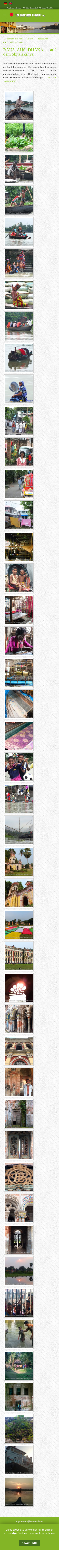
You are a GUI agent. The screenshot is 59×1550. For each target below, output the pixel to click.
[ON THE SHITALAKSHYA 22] (19, 767)
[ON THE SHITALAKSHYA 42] (19, 1397)
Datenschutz (36, 1521)
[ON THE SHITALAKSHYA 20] (19, 704)
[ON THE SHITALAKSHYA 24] (19, 830)
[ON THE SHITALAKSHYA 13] (19, 483)
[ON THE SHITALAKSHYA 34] (19, 1145)
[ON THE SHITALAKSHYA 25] (19, 861)
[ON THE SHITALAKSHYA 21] (19, 735)
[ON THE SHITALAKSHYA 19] (19, 672)
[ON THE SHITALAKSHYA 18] (19, 641)
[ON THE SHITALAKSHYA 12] (19, 452)
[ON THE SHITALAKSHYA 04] (19, 200)
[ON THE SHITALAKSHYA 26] (19, 893)
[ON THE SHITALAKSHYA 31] (19, 1050)
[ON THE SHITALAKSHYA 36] (19, 1208)
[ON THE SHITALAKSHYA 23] (19, 798)
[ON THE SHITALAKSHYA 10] (19, 389)
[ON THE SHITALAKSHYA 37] (19, 1239)
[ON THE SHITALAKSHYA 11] (19, 420)
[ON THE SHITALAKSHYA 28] (19, 956)
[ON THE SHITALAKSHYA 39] (19, 1302)
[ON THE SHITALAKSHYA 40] (19, 1334)
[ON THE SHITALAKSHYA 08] (19, 326)
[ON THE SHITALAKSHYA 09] (19, 357)
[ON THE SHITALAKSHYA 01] (19, 105)
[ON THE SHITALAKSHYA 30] (19, 1019)
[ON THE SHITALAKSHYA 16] (19, 578)
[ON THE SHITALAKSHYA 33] (19, 1113)
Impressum (22, 1521)
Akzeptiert (30, 1542)
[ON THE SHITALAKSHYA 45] (19, 1491)
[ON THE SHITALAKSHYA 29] (19, 987)
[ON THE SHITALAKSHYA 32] (19, 1082)
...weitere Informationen (41, 1533)
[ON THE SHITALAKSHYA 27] (19, 924)
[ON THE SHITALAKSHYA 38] (19, 1271)
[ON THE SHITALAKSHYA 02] (19, 137)
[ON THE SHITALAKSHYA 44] (19, 1460)
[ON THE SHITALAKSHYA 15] (19, 546)
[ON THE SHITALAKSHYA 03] (19, 168)
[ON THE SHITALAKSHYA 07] (19, 294)
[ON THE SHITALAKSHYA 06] (19, 263)
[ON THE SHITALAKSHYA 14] (19, 515)
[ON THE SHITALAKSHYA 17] (19, 609)
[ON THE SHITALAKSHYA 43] (19, 1428)
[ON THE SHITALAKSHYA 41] (19, 1365)
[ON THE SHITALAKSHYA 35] (19, 1176)
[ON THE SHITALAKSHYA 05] (19, 231)
